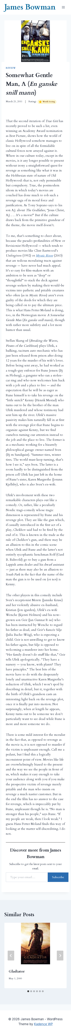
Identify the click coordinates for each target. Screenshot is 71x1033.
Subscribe (58, 877)
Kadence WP (43, 1024)
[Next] (60, 955)
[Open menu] (63, 7)
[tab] (28, 991)
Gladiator (17, 971)
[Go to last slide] (11, 955)
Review (11, 68)
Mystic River (44, 255)
